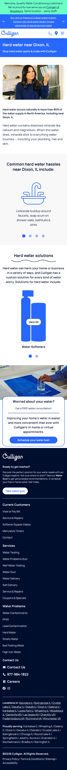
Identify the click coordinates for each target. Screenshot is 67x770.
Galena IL (54, 707)
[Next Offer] (63, 21)
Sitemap (50, 759)
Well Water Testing (14, 565)
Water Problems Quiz (15, 559)
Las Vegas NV (31, 714)
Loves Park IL (26, 710)
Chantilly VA (47, 714)
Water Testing (11, 552)
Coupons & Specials (14, 598)
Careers (13, 681)
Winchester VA (52, 718)
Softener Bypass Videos (17, 524)
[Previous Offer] (3, 21)
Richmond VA (34, 718)
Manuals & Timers (13, 531)
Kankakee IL (10, 710)
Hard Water (9, 632)
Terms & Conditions (32, 759)
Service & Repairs (13, 518)
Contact (7, 537)
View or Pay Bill (11, 511)
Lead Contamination (15, 626)
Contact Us (16, 667)
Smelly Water (10, 639)
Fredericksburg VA (14, 718)
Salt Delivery (10, 585)
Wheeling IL (42, 710)
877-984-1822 (17, 674)
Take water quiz (15, 491)
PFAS (6, 619)
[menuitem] (56, 33)
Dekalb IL (31, 707)
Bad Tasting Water (13, 645)
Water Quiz (9, 572)
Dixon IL (42, 707)
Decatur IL (18, 707)
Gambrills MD (14, 714)
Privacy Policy (11, 759)
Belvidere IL (26, 703)
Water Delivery (11, 578)
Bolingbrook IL (42, 703)
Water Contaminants (15, 613)
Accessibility (10, 763)
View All (33, 322)
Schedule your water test (33, 440)
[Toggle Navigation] (62, 33)
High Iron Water (12, 652)
